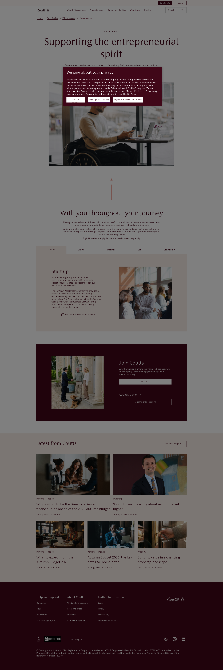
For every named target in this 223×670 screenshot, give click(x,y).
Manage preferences (99, 100)
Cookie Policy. (130, 94)
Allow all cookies (75, 101)
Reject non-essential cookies (128, 100)
